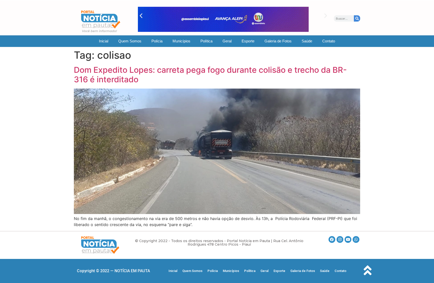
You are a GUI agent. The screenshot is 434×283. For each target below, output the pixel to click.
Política (206, 41)
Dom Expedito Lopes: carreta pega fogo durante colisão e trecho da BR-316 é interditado (210, 74)
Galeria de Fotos (278, 41)
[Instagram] (340, 239)
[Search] (357, 18)
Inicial (103, 41)
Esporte (248, 41)
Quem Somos (129, 41)
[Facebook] (332, 239)
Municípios (181, 41)
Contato (328, 41)
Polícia (156, 41)
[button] (141, 16)
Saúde (307, 41)
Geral (227, 41)
